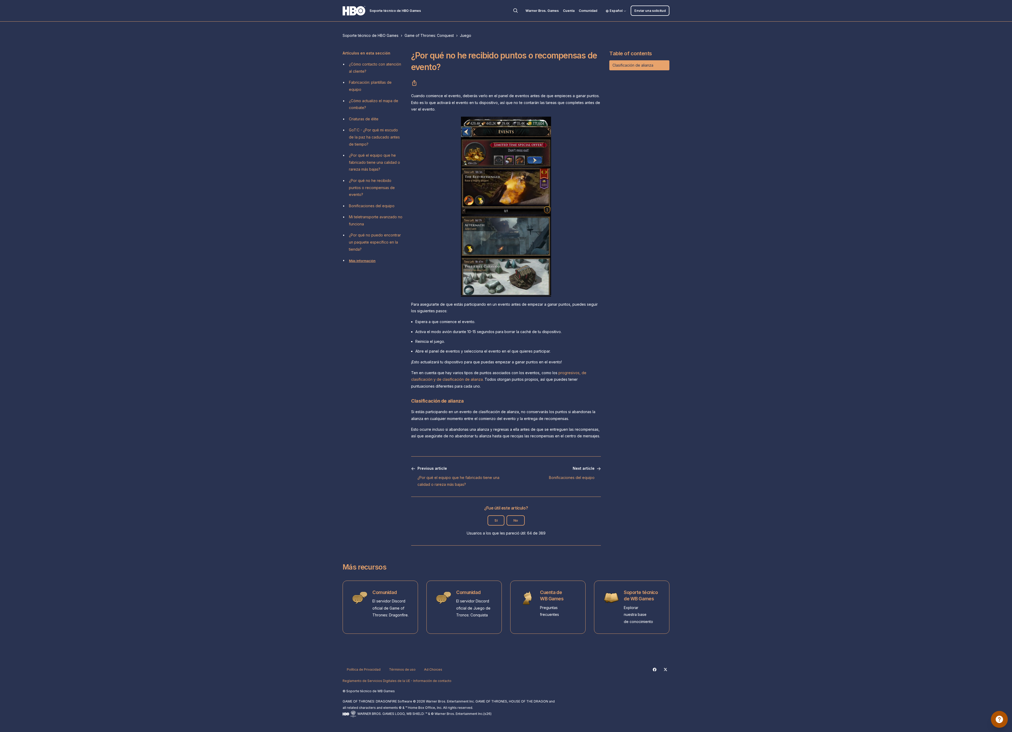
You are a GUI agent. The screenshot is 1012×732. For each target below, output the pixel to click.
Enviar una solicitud (650, 11)
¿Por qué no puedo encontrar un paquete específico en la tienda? (375, 242)
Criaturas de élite (363, 119)
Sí (496, 520)
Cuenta (569, 11)
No (515, 520)
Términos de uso (402, 669)
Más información (362, 261)
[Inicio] (354, 11)
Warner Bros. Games (542, 11)
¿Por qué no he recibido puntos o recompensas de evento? (372, 187)
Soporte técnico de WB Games (641, 596)
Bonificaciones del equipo (372, 206)
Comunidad (588, 11)
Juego (465, 35)
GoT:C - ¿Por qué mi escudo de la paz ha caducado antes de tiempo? (374, 137)
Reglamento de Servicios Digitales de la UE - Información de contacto (397, 681)
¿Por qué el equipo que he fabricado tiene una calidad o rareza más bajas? (374, 162)
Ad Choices (433, 669)
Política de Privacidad (364, 669)
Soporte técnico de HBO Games (370, 35)
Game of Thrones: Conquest (429, 35)
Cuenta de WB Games (552, 596)
